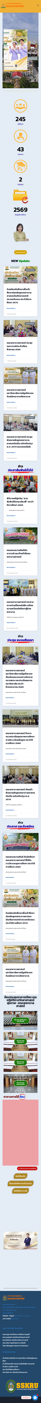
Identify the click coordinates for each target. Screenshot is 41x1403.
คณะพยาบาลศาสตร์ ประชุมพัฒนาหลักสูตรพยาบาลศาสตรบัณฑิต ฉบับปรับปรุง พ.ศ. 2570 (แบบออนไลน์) (20, 441)
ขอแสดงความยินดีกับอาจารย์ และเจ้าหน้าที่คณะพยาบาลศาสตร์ (19, 553)
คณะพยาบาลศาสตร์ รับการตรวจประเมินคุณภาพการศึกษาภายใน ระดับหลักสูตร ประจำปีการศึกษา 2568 (20, 738)
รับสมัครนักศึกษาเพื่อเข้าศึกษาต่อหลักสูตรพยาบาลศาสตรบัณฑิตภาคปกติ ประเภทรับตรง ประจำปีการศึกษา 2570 (19, 296)
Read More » (11, 308)
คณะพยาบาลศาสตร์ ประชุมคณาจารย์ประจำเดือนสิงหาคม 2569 (19, 346)
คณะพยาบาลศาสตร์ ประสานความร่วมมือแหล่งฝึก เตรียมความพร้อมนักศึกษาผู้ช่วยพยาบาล (20, 607)
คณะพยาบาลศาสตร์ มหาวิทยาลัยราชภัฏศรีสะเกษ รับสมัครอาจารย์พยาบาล (20, 393)
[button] (6, 50)
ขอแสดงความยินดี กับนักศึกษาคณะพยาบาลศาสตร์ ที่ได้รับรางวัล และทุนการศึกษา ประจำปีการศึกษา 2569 (20, 861)
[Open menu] (38, 5)
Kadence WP (27, 1400)
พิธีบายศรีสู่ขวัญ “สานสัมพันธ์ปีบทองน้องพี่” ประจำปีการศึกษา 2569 (20, 502)
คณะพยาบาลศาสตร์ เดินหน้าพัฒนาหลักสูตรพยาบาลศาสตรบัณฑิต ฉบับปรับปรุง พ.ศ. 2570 (20, 794)
